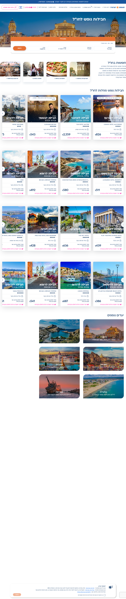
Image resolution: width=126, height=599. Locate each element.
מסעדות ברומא (60, 78)
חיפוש (19, 48)
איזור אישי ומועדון (8, 7)
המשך (17, 594)
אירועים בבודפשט (13, 78)
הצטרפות (42, 2)
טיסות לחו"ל (97, 7)
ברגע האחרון (87, 7)
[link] (108, 117)
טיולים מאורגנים (63, 7)
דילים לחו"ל (106, 7)
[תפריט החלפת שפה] (20, 7)
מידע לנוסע (52, 7)
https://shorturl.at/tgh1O (84, 592)
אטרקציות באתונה (82, 78)
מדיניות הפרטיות (90, 588)
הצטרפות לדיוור (42, 7)
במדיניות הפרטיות (89, 590)
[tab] (63, 39)
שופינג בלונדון (37, 78)
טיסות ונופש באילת (75, 7)
